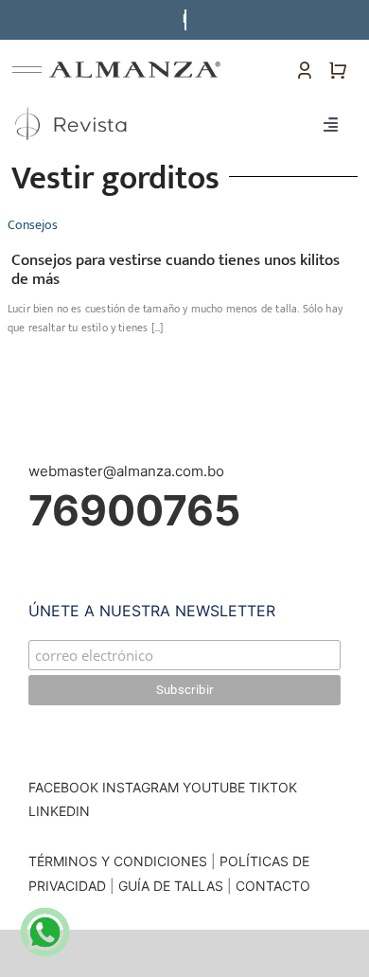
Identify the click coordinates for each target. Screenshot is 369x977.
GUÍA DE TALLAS (172, 886)
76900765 (134, 510)
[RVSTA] (72, 107)
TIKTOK (273, 787)
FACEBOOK (63, 787)
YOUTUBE (214, 787)
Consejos (33, 225)
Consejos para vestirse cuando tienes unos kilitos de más (175, 270)
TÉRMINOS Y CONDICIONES (117, 861)
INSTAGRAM (140, 787)
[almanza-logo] (135, 69)
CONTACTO (273, 886)
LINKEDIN (59, 811)
